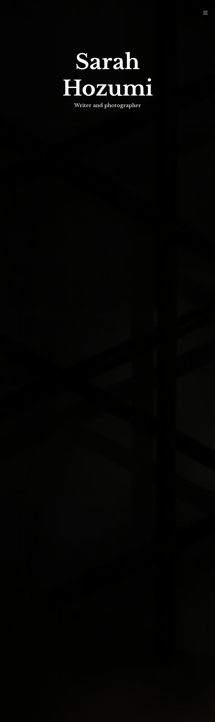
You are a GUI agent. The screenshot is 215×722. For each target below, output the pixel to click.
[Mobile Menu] (205, 12)
